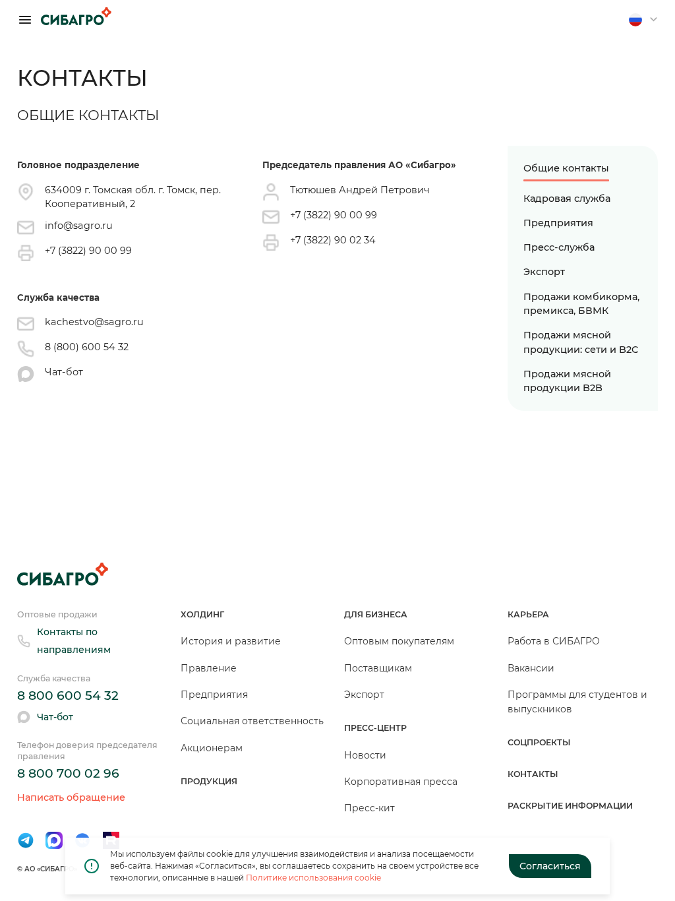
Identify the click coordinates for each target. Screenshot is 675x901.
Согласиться (550, 866)
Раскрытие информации (570, 806)
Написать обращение (71, 797)
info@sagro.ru (79, 226)
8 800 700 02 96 (68, 773)
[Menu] (25, 20)
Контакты (533, 774)
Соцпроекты (539, 742)
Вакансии (531, 668)
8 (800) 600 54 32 (87, 347)
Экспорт (544, 272)
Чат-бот (64, 372)
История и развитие (231, 641)
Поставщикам (378, 668)
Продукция (209, 781)
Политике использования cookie (313, 878)
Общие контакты (566, 168)
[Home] (76, 16)
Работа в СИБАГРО (554, 641)
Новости (365, 755)
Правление (209, 668)
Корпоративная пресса (400, 782)
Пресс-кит (369, 808)
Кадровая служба (566, 198)
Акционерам (212, 748)
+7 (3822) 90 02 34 (333, 240)
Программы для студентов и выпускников (577, 702)
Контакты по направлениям (74, 641)
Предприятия (558, 223)
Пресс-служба (559, 247)
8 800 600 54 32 (68, 695)
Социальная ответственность (252, 721)
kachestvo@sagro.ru (94, 322)
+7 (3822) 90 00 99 (88, 251)
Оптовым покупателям (399, 641)
